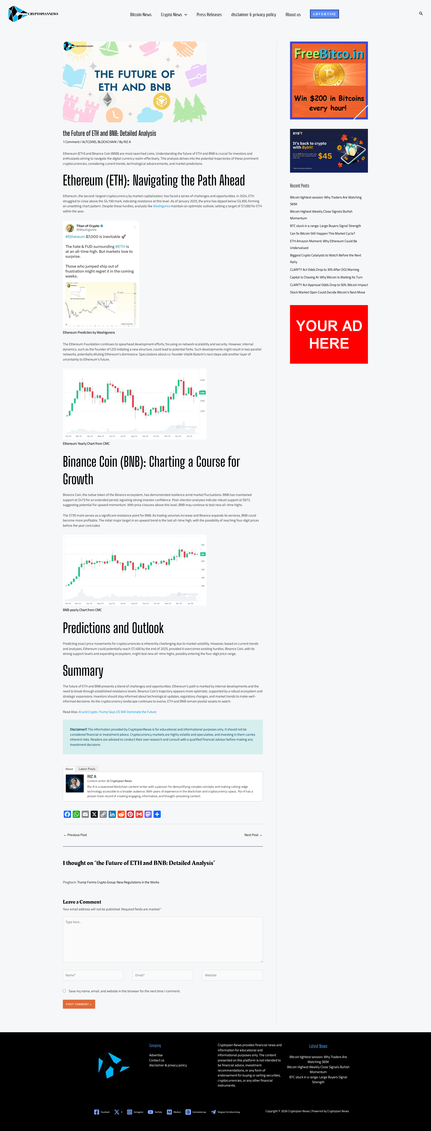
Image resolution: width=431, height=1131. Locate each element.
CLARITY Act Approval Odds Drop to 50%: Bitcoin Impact (329, 285)
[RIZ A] (75, 783)
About (69, 769)
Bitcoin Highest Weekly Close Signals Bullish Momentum (318, 1069)
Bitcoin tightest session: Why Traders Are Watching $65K (318, 1059)
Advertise (156, 1055)
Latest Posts (87, 769)
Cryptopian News (121, 780)
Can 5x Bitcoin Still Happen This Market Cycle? (322, 233)
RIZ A (91, 776)
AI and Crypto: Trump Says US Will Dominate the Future (117, 712)
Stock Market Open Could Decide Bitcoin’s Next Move (327, 292)
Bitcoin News (141, 14)
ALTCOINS (89, 142)
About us (293, 14)
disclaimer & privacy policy (253, 14)
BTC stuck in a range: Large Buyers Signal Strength (325, 225)
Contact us (156, 1060)
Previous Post (75, 835)
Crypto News (171, 14)
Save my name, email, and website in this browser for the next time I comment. (124, 991)
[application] (184, 14)
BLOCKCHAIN (107, 142)
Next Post (253, 835)
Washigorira (161, 206)
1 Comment (71, 142)
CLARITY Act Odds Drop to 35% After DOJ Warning (324, 269)
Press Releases (209, 14)
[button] (324, 14)
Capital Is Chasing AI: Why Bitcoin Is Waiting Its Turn (326, 277)
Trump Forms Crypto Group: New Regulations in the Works (118, 882)
